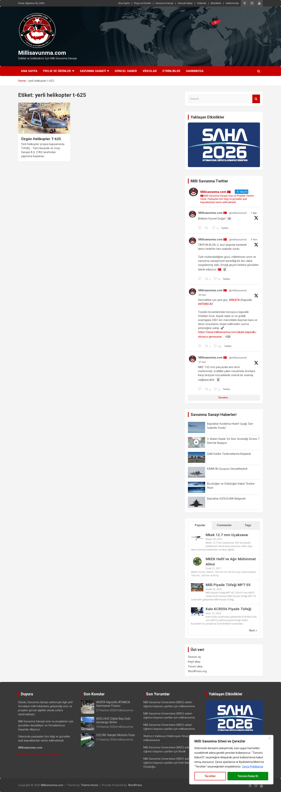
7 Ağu (254, 213)
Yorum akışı (195, 666)
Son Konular (94, 694)
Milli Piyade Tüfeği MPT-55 (228, 585)
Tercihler (210, 776)
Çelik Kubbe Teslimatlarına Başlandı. (229, 454)
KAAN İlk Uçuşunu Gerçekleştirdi (227, 468)
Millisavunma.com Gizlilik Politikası (39, 754)
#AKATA (234, 300)
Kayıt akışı (194, 661)
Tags (248, 525)
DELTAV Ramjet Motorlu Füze (115, 735)
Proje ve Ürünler (142, 3)
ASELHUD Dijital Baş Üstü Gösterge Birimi (113, 720)
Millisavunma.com (42, 52)
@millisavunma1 (238, 213)
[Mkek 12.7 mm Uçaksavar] (197, 535)
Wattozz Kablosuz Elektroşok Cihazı (166, 736)
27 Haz (202, 362)
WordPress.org (197, 671)
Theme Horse (89, 785)
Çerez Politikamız (252, 766)
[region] (231, 759)
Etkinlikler (216, 3)
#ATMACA (204, 304)
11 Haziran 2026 (106, 739)
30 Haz (202, 295)
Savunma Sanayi (164, 3)
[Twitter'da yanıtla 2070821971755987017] (200, 389)
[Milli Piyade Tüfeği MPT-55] (197, 585)
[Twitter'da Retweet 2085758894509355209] (207, 228)
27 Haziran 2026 (106, 710)
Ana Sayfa (124, 3)
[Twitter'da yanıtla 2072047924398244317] (200, 346)
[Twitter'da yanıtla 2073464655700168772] (200, 279)
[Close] (269, 738)
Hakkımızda (232, 3)
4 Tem (254, 239)
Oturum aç (194, 657)
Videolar (201, 3)
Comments (224, 525)
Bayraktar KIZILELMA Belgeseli (226, 498)
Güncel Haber (185, 3)
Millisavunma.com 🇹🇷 (212, 213)
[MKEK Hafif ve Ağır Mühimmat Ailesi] (197, 559)
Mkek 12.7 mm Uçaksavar (227, 535)
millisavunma (125, 710)
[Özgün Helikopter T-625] (44, 118)
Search (256, 99)
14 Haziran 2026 (106, 726)
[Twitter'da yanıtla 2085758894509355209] (200, 228)
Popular (200, 525)
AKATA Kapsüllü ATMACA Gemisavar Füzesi (113, 704)
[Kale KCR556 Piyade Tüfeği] (197, 609)
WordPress (135, 785)
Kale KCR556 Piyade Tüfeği (228, 609)
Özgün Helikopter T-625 (41, 139)
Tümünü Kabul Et (248, 776)
